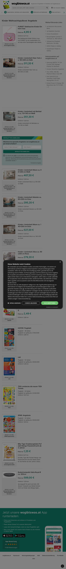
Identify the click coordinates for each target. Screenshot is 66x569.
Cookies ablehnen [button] (31, 303)
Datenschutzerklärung (24, 298)
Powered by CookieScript (52, 307)
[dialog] (33, 284)
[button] (14, 303)
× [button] (60, 262)
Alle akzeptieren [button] (49, 303)
